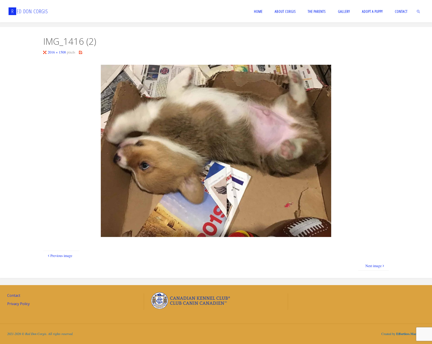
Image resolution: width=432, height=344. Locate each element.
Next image (373, 265)
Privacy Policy (18, 303)
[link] (418, 11)
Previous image (61, 255)
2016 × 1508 (57, 52)
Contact (13, 295)
